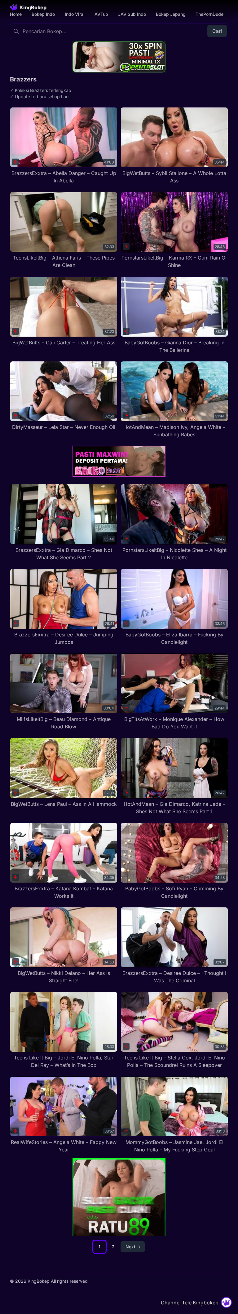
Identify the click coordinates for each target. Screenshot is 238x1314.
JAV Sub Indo (132, 14)
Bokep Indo (43, 14)
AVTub (101, 14)
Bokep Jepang (171, 14)
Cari (217, 31)
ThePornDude (209, 14)
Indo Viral (75, 14)
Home (16, 14)
